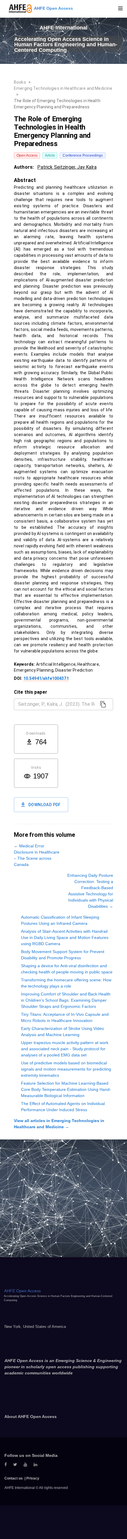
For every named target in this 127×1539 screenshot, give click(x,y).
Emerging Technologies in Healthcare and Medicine (63, 88)
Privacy (32, 1478)
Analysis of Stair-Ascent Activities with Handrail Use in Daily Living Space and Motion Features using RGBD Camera (64, 937)
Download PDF (44, 804)
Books (20, 82)
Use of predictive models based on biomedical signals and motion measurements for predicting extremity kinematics (66, 1069)
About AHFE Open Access (30, 1416)
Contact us (13, 1478)
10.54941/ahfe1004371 (46, 678)
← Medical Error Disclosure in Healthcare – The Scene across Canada (36, 855)
